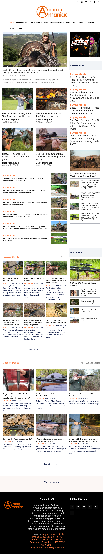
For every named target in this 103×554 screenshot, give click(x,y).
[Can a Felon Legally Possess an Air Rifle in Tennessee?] (56, 268)
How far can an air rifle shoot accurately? (89, 302)
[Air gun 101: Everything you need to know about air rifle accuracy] (84, 425)
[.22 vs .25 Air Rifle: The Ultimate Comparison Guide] (13, 310)
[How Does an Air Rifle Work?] (34, 268)
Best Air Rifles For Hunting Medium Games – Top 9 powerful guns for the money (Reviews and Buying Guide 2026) (90, 184)
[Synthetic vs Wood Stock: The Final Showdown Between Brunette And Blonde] (74, 293)
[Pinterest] (86, 2)
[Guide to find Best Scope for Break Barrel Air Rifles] (51, 380)
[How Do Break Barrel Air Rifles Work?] (84, 380)
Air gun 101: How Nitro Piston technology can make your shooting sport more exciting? (16, 396)
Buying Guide (21, 23)
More (20, 29)
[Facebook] (78, 2)
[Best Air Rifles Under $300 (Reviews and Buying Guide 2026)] (51, 139)
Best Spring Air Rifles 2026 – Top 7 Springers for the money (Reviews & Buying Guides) (24, 191)
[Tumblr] (94, 2)
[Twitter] (98, 2)
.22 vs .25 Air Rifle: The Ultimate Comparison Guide (11, 322)
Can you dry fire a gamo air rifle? (17, 439)
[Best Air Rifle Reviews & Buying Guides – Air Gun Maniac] (51, 12)
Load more (33, 350)
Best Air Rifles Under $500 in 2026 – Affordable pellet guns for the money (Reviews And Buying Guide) (90, 195)
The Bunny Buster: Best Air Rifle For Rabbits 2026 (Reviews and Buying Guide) (23, 179)
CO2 (67, 23)
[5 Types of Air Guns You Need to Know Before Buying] (51, 425)
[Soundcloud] (90, 2)
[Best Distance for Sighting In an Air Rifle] (56, 310)
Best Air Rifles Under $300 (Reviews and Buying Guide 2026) (50, 157)
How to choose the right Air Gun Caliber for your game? (33, 322)
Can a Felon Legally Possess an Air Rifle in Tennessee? (56, 280)
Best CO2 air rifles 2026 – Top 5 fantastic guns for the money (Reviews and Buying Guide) (90, 206)
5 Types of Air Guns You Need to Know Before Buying (50, 440)
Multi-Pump (77, 23)
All (82, 362)
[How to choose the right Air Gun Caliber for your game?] (34, 310)
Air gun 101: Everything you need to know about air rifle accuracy (84, 440)
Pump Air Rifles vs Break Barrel (11, 279)
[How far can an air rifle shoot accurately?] (74, 302)
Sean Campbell (8, 76)
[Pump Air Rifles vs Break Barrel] (13, 268)
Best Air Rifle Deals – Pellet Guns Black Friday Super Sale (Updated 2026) (84, 111)
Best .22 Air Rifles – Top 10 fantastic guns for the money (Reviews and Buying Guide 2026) (25, 215)
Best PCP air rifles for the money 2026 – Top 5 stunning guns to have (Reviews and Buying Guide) (90, 217)
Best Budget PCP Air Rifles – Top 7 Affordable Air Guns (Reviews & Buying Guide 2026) (25, 203)
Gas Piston (89, 23)
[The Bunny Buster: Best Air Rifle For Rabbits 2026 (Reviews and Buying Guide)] (59, 178)
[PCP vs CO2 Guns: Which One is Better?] (85, 270)
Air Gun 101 (35, 23)
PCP (45, 23)
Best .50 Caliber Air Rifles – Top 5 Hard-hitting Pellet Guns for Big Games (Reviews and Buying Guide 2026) (25, 228)
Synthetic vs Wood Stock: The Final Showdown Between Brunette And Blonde (90, 292)
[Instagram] (82, 2)
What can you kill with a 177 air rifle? (89, 311)
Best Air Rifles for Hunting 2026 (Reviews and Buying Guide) (84, 175)
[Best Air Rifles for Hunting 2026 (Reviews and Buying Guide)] (85, 160)
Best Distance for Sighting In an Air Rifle (56, 321)
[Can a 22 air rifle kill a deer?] (74, 320)
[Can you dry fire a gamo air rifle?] (18, 425)
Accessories (93, 362)
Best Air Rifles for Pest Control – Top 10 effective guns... (15, 157)
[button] (97, 22)
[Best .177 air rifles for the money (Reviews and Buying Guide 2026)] (59, 238)
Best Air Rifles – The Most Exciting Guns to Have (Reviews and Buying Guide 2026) (84, 96)
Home (12, 23)
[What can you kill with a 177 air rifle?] (74, 311)
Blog (12, 29)
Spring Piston (56, 23)
